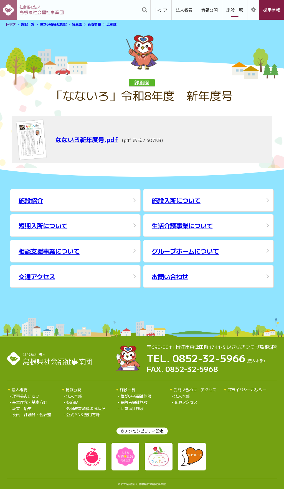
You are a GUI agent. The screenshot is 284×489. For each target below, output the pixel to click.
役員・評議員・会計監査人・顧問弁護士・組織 (35, 414)
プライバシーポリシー (247, 389)
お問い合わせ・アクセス (195, 389)
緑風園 (77, 24)
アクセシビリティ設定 (144, 431)
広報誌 (111, 24)
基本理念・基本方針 (29, 402)
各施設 (72, 402)
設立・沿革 (22, 408)
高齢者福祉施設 (134, 402)
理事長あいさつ (25, 396)
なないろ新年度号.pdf (86, 139)
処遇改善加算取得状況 (85, 408)
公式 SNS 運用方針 (83, 414)
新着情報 (94, 24)
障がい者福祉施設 (53, 24)
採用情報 (271, 10)
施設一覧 (234, 10)
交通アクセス (185, 402)
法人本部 (74, 396)
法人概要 (184, 10)
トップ (161, 10)
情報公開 (209, 10)
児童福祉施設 (132, 408)
